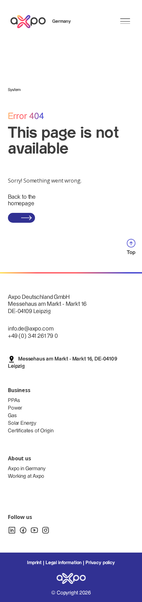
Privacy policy (100, 562)
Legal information (64, 562)
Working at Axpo (26, 476)
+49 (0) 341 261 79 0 (33, 336)
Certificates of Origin (30, 430)
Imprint (34, 562)
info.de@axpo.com (30, 328)
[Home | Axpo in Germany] (31, 21)
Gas (12, 415)
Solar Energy (22, 423)
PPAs (14, 400)
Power (15, 408)
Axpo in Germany (27, 468)
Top (131, 252)
